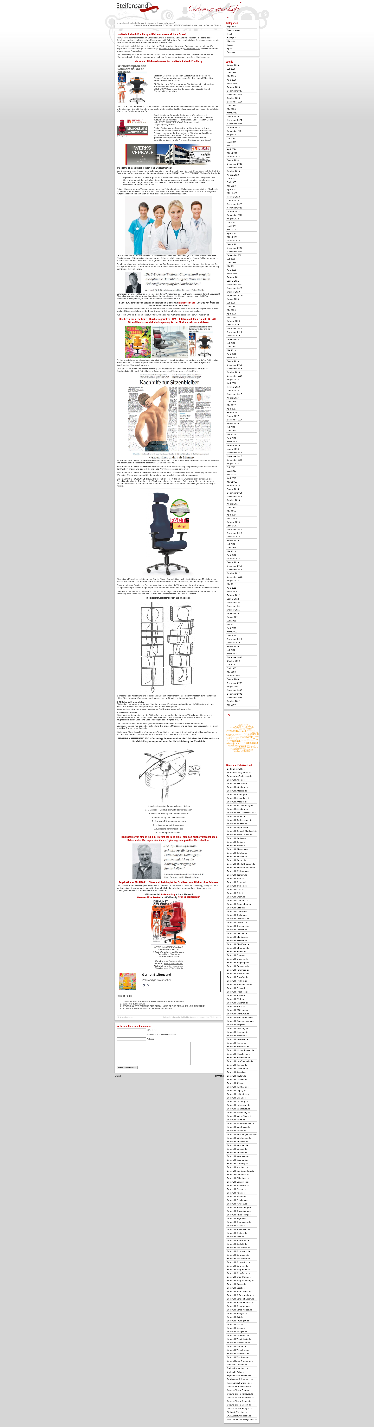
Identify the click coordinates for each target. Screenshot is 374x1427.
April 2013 (231, 555)
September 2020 (235, 295)
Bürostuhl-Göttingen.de (238, 1010)
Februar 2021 (233, 277)
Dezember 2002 (234, 694)
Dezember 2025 (234, 91)
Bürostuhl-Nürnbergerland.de (240, 1171)
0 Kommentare (204, 1017)
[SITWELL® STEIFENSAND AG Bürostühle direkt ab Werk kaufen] (138, 7)
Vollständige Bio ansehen (157, 980)
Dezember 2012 (234, 566)
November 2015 (234, 456)
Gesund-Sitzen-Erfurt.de (238, 1390)
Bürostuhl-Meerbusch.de (238, 1127)
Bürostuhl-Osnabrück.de (238, 1182)
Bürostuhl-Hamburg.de (237, 1028)
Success (192, 1017)
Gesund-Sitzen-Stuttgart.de (239, 1408)
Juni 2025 (231, 105)
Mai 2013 (231, 551)
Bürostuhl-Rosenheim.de (238, 1229)
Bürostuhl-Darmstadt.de (238, 919)
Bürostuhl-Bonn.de (235, 878)
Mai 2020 (231, 310)
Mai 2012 (231, 584)
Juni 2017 (231, 401)
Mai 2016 (231, 434)
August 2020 (233, 299)
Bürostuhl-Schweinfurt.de (238, 1262)
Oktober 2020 (233, 292)
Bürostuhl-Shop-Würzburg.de (240, 1280)
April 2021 (231, 270)
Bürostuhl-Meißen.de (236, 1130)
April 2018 (231, 383)
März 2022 (232, 237)
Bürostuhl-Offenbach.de (238, 1174)
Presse (230, 45)
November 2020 (234, 288)
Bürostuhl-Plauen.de (236, 1196)
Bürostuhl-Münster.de (237, 1149)
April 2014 (231, 515)
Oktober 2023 (233, 171)
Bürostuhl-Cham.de (236, 897)
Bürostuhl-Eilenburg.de (237, 937)
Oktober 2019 (233, 335)
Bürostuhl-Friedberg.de (238, 992)
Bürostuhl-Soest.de (236, 1288)
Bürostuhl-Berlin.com (236, 838)
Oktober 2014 (233, 500)
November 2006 (234, 690)
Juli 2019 (231, 343)
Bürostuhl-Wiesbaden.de (238, 1342)
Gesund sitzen (233, 30)
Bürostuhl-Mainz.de (236, 1120)
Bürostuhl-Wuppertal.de (238, 1353)
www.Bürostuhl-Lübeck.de (239, 1416)
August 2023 (233, 175)
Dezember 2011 (234, 602)
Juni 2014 (231, 507)
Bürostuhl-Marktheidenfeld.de (240, 1123)
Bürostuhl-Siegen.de (236, 1284)
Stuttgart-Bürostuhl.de (237, 1412)
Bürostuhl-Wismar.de (236, 1346)
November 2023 (234, 167)
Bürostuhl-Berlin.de (236, 842)
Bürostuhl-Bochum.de (237, 875)
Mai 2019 (231, 350)
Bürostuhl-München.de (237, 1141)
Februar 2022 (233, 240)
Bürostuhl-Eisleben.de (237, 940)
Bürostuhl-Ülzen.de (236, 1328)
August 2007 (233, 686)
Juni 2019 (231, 346)
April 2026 (231, 80)
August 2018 (233, 379)
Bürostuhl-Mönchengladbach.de (242, 1134)
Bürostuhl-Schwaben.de (238, 1255)
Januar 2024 (233, 160)
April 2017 (231, 409)
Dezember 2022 (234, 204)
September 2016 (235, 420)
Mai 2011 (231, 624)
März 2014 (232, 518)
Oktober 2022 (233, 211)
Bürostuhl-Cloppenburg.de (239, 904)
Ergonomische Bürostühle (239, 1375)
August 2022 (233, 219)
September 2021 (235, 255)
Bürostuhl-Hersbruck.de (238, 1046)
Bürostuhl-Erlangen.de (134, 1004)
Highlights (185, 1017)
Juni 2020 (231, 306)
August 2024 (233, 134)
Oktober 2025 (233, 98)
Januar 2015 (233, 489)
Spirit (229, 48)
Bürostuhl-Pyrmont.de (237, 1204)
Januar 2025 (233, 116)
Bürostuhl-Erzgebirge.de (238, 962)
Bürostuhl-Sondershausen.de (240, 1299)
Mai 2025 (231, 109)
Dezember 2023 (234, 164)
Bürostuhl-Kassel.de (236, 1072)
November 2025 (234, 94)
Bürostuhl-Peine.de (236, 1193)
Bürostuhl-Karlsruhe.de (237, 1068)
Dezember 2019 (234, 328)
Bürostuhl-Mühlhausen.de (239, 1138)
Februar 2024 (233, 156)
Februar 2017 (233, 412)
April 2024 (231, 149)
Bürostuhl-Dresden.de (237, 929)
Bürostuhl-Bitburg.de (236, 860)
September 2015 (235, 460)
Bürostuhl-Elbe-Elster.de (238, 944)
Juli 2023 (231, 178)
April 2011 (231, 628)
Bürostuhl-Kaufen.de (236, 1076)
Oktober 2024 (233, 127)
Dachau (137, 57)
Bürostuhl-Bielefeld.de (237, 853)
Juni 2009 (231, 668)
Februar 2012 (233, 595)
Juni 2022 (231, 226)
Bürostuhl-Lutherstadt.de (238, 1105)
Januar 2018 (233, 390)
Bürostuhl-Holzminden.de (238, 1057)
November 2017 (234, 394)
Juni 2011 (231, 621)
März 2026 (232, 83)
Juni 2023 (231, 182)
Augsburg (210, 40)
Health (230, 34)
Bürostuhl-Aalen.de (236, 780)
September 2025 (235, 102)
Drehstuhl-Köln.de (235, 1372)
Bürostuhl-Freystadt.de (237, 988)
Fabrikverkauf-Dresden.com (240, 1379)
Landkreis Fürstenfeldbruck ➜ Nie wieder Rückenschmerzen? (146, 23)
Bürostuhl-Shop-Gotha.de (239, 1277)
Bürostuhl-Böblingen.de (238, 871)
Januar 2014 (233, 526)
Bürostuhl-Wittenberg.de (238, 1350)
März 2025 (232, 113)
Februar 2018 (233, 387)
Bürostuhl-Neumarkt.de (238, 1156)
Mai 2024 (231, 145)
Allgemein (176, 1017)
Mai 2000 (231, 705)
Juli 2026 (231, 69)
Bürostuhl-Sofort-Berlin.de (239, 1291)
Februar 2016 (233, 445)
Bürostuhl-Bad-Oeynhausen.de (241, 813)
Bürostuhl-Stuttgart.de (237, 1313)
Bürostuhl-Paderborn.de (238, 1185)
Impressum (219, 1076)
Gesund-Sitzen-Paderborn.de (240, 1397)
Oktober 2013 (233, 537)
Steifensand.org (168, 894)
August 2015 (233, 463)
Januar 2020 (233, 325)
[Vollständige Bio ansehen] (173, 980)
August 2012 (233, 580)
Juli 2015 (231, 467)
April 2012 (231, 588)
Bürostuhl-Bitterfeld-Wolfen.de (241, 867)
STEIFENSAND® (192, 48)
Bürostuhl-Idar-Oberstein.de (240, 1061)
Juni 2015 (231, 471)
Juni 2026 (231, 72)
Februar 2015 (233, 485)
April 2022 (231, 233)
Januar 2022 (233, 244)
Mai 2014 (231, 511)
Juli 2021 (231, 259)
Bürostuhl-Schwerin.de (237, 1266)
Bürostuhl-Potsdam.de (237, 1200)
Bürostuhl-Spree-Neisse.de (239, 1310)
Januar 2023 (233, 200)
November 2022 (234, 208)
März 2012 (232, 591)
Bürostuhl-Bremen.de (237, 882)
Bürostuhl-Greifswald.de (238, 1014)
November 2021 (234, 251)
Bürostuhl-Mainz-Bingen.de (239, 1116)
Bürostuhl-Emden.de (236, 951)
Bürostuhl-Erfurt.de (236, 955)
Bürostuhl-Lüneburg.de (237, 1101)
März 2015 (232, 482)
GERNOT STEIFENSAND (189, 897)
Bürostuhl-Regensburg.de (239, 1222)
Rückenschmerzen (157, 61)
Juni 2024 (231, 142)
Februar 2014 (233, 522)
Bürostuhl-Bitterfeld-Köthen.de (241, 864)
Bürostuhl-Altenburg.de (237, 787)
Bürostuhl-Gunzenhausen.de (240, 1021)
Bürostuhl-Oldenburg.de (238, 1178)
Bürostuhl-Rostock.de (237, 1233)
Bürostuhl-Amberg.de (237, 794)
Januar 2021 (233, 281)
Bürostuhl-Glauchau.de (237, 1003)
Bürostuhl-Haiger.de (236, 1025)
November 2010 (234, 639)
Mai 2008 (231, 672)
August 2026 (233, 65)
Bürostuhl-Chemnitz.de (237, 900)
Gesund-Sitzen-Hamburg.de (240, 1394)
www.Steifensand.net (173, 963)
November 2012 (234, 569)
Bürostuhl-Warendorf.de (238, 1335)
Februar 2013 (233, 558)
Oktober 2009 (233, 661)
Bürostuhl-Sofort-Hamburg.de (240, 1295)
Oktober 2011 (233, 610)
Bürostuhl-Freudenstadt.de (239, 984)
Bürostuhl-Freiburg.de (237, 981)
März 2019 (232, 357)
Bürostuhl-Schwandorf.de (238, 1258)
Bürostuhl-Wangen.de (237, 1332)
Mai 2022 (231, 230)
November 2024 (234, 124)
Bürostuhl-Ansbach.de (237, 802)
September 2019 (235, 339)
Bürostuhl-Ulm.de (235, 1324)
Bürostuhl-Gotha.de (236, 1006)
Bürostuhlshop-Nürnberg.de (240, 1361)
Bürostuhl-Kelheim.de (237, 1079)
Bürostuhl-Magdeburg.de (238, 1109)
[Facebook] (144, 985)
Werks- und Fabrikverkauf (149, 897)
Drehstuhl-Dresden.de (237, 1364)
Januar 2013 (233, 562)
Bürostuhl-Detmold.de (237, 922)
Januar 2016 (233, 449)
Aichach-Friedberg (165, 38)
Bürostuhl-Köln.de (235, 1083)
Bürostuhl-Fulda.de (236, 995)
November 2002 (234, 697)
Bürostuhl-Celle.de (235, 889)
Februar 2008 (233, 675)
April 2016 (231, 438)
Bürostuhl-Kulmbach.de (238, 1087)
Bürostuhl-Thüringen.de (238, 1321)
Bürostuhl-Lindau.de (236, 1098)
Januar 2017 (233, 416)
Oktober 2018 (233, 372)
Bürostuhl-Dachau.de (237, 915)
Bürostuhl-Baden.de (236, 816)
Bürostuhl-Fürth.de (235, 999)
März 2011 (232, 632)
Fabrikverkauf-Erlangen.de (239, 1383)
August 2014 (233, 504)
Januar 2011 (233, 635)
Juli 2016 (231, 427)
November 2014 (234, 496)
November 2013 (234, 533)
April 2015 (231, 478)
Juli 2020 (231, 303)
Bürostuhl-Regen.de (236, 1218)
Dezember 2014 (234, 493)
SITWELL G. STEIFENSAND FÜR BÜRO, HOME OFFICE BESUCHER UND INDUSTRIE (164, 1006)
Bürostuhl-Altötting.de (237, 791)
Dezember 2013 (234, 529)
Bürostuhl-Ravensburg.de (239, 1207)
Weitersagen (216, 1017)
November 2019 (234, 332)
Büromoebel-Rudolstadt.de (239, 776)
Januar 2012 (233, 599)
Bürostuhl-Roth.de (235, 1236)
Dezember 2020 (234, 284)
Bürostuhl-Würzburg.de (238, 1357)
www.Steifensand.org (173, 966)
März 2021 (232, 273)
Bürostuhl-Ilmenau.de (237, 1065)
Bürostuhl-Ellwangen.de (238, 948)
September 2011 (234, 613)
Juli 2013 (231, 544)
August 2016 (233, 423)
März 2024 (232, 153)
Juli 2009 (231, 664)
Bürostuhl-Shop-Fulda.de (238, 1273)
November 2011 (234, 606)
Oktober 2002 (233, 701)
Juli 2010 (231, 650)
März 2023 (232, 193)
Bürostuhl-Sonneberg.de (238, 1306)
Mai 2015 (231, 474)
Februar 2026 (233, 87)
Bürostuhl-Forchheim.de (238, 970)
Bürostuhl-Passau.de (236, 1189)
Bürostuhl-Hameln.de (237, 1035)
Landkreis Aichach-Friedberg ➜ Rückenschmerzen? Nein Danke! (151, 34)
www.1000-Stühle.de (173, 968)
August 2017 (233, 398)
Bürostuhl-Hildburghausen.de (240, 1050)
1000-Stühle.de (196, 128)
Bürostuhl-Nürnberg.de (237, 1163)
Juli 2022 (231, 222)
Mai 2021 (231, 266)
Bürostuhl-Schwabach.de (238, 1247)
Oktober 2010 (233, 642)
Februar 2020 (233, 321)
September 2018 (235, 376)
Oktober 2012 (233, 573)
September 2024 (235, 131)
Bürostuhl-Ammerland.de (238, 798)
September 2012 (235, 577)
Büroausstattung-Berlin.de (239, 772)
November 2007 (234, 683)
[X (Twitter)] (148, 985)
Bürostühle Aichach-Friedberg (130, 46)
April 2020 (231, 314)
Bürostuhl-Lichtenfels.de (238, 1094)
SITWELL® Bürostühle (169, 48)
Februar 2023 (233, 197)
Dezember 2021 (234, 248)
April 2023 (231, 189)
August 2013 (233, 540)
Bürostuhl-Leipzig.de (236, 1090)
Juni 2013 (231, 547)
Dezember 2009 (234, 657)
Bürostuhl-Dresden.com (238, 926)
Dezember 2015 (234, 452)
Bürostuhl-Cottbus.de (237, 908)
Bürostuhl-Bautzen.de (237, 823)
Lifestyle (231, 41)
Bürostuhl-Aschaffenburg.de (240, 805)
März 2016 (232, 441)
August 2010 (233, 646)
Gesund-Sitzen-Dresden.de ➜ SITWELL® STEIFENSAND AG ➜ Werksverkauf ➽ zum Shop (176, 25)
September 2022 (235, 215)
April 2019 (231, 354)
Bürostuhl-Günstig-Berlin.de (240, 1017)
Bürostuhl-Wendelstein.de (239, 1339)
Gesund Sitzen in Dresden (239, 1386)
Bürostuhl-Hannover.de (237, 1039)
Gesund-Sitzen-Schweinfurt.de (241, 1401)
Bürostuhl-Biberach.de (237, 849)
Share (117, 1076)
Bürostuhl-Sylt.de (235, 1317)
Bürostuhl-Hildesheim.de (238, 1054)
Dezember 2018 (234, 365)
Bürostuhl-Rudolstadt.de (238, 1240)
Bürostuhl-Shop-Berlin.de (238, 1269)
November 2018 (234, 368)
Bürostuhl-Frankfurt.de (237, 977)
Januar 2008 (233, 679)
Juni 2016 (231, 431)
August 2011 (233, 617)
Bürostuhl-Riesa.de (236, 1226)
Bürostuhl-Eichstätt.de (237, 933)
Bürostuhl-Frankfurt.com (238, 973)
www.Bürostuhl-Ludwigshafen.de (242, 1419)
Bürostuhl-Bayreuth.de (237, 827)
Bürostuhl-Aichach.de (237, 783)
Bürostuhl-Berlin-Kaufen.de (239, 834)
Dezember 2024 (234, 120)
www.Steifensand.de (173, 961)
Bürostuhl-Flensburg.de (238, 966)
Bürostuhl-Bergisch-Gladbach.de (242, 831)
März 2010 (232, 653)
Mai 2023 (231, 186)
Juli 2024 (231, 138)
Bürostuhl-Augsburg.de (237, 809)
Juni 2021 (231, 262)
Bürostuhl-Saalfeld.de (237, 1244)
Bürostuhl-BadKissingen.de (239, 820)
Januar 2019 (233, 361)
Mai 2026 (231, 76)
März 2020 (232, 317)
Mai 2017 (231, 405)
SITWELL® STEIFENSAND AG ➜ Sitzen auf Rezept (147, 1008)
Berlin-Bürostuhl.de (236, 769)
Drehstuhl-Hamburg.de (237, 1368)
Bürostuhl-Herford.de (236, 1043)
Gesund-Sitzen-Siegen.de (239, 1405)
